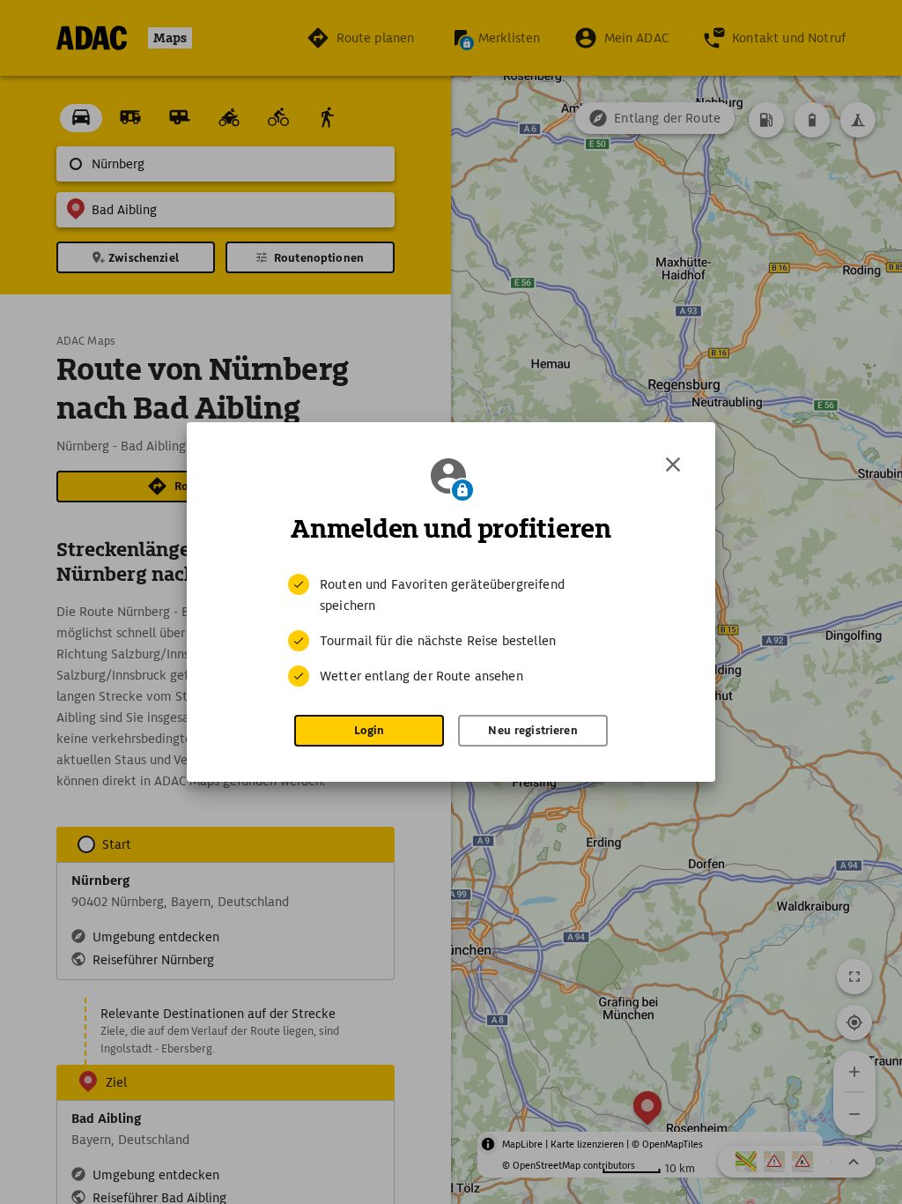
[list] (451, 630)
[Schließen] (673, 464)
